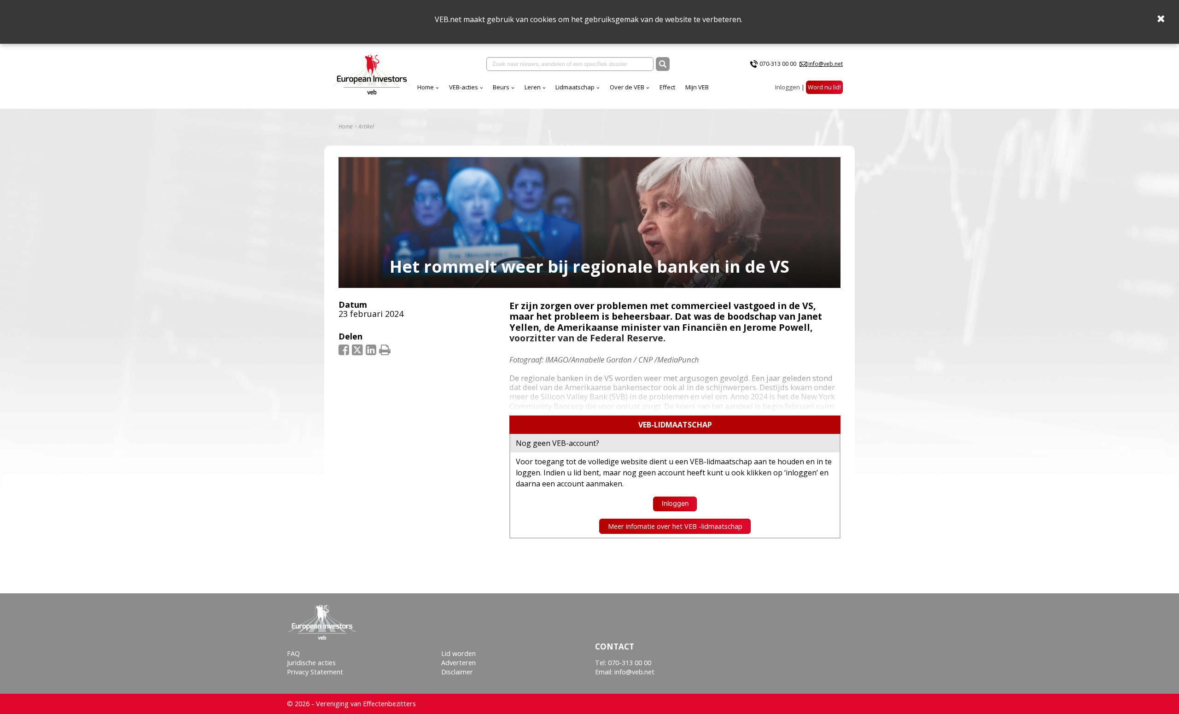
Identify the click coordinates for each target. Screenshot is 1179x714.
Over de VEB (627, 87)
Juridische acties (311, 662)
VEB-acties (463, 87)
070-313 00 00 (777, 64)
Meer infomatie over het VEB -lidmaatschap (675, 526)
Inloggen (787, 87)
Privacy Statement (315, 671)
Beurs (501, 87)
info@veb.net (825, 64)
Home (425, 87)
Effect (667, 87)
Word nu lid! (824, 87)
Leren (533, 87)
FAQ (293, 653)
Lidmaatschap (575, 87)
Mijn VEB (697, 87)
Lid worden (458, 653)
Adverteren (458, 662)
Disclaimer (457, 671)
